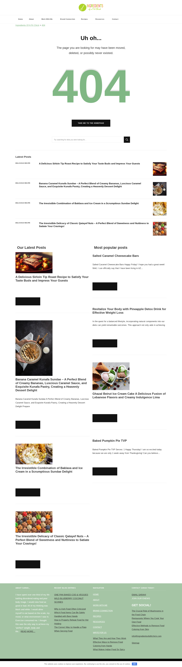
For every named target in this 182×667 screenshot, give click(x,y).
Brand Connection (67, 19)
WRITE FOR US (99, 633)
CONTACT (97, 627)
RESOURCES (99, 622)
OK (134, 664)
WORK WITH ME (100, 605)
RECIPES (97, 616)
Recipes (84, 19)
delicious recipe (22, 163)
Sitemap (135, 643)
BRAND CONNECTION (103, 611)
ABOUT (96, 600)
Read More (27, 302)
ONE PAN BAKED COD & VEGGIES (71, 595)
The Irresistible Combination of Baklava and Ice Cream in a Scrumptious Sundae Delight (89, 203)
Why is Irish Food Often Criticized (70, 609)
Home (20, 19)
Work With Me (47, 19)
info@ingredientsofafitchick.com (146, 636)
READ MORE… (28, 631)
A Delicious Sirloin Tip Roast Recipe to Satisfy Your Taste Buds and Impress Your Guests (89, 163)
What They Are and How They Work (109, 638)
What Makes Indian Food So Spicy (109, 649)
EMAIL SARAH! (139, 595)
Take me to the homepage (91, 123)
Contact (115, 19)
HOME (96, 594)
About (31, 19)
